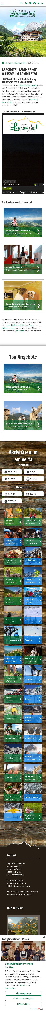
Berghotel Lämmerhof (28, 85)
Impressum (24, 891)
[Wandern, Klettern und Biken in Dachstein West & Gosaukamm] (13, 615)
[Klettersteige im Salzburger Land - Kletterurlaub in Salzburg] (13, 753)
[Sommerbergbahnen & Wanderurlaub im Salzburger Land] (13, 635)
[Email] (34, 3)
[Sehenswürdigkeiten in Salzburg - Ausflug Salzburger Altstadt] (13, 655)
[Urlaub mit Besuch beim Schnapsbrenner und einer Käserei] (13, 556)
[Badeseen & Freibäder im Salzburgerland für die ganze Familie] (13, 773)
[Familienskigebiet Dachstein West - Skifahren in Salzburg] (33, 576)
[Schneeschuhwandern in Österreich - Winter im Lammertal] (33, 714)
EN (42, 3)
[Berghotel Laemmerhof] (3, 63)
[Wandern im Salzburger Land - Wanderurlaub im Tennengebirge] (13, 596)
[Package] (23, 222)
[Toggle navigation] (2, 3)
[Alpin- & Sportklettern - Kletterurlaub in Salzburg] (13, 792)
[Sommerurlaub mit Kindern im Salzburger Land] (33, 517)
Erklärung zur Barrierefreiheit (19, 894)
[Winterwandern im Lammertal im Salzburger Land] (33, 733)
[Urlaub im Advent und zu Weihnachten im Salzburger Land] (13, 537)
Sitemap (34, 891)
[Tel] (39, 3)
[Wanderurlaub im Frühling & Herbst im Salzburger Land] (13, 576)
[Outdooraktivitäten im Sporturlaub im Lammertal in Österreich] (13, 694)
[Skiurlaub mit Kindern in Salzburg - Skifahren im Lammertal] (33, 556)
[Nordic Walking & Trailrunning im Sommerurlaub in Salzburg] (13, 674)
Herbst (11, 478)
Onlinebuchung (8, 328)
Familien (12, 500)
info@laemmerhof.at (22, 886)
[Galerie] (26, 3)
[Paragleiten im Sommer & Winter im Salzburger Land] (33, 635)
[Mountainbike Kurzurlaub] (23, 378)
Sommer (34, 471)
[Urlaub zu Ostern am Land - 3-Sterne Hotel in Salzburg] (13, 517)
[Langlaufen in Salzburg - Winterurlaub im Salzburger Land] (33, 674)
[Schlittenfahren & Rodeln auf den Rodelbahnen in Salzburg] (13, 812)
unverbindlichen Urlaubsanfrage (20, 325)
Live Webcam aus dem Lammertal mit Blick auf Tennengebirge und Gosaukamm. (22, 944)
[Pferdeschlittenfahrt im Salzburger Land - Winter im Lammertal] (33, 792)
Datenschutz (12, 891)
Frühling (12, 471)
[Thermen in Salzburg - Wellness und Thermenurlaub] (33, 753)
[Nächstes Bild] (42, 31)
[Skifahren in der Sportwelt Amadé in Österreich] (33, 596)
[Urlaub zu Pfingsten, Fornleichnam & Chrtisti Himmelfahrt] (33, 537)
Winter (33, 478)
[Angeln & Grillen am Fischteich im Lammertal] (33, 812)
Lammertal (19, 330)
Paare (33, 494)
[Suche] (21, 3)
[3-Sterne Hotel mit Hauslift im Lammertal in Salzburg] (33, 615)
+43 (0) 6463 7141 (17, 880)
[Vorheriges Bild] (3, 31)
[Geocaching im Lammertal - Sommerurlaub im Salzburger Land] (13, 714)
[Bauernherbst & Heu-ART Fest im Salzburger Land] (33, 773)
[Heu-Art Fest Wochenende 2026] (23, 415)
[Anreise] (30, 3)
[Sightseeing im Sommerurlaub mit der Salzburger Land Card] (33, 655)
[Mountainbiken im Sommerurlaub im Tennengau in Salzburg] (13, 733)
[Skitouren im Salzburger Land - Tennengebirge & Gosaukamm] (33, 694)
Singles (11, 494)
